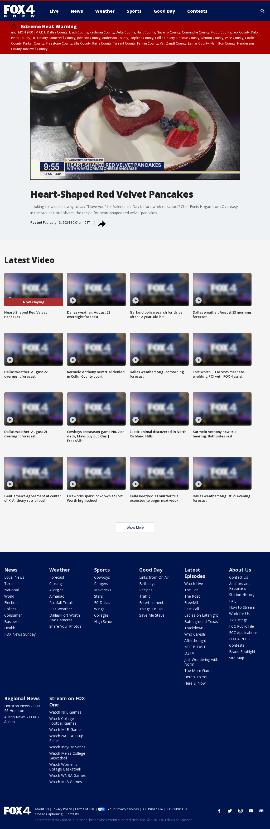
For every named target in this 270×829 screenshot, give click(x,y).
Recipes (145, 589)
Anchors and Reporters (239, 586)
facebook (219, 811)
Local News (14, 577)
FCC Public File (241, 626)
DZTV (189, 653)
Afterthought (195, 640)
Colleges (101, 615)
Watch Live (193, 583)
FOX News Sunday (20, 634)
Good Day (150, 570)
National (11, 589)
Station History (241, 594)
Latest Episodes (194, 573)
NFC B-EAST (195, 646)
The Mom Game (198, 670)
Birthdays (147, 583)
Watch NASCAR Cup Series (66, 738)
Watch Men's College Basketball (67, 755)
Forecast (56, 577)
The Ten (191, 589)
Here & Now (195, 683)
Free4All (191, 602)
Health (9, 627)
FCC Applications (243, 632)
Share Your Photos (65, 626)
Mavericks (102, 589)
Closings (56, 583)
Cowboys (102, 577)
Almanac (56, 596)
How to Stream (242, 607)
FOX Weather (60, 608)
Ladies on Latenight (201, 615)
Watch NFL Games (65, 712)
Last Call (191, 608)
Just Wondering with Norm (201, 662)
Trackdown (193, 627)
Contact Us (238, 577)
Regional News (22, 698)
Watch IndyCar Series (67, 746)
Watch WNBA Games (67, 775)
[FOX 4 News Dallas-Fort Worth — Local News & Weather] (21, 11)
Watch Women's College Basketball (65, 767)
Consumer (13, 615)
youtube (251, 811)
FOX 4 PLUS (239, 638)
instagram (240, 811)
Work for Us (239, 613)
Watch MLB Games (66, 729)
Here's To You (196, 676)
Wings (99, 608)
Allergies (56, 589)
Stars (98, 596)
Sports (102, 570)
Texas (9, 583)
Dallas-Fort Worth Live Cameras (64, 617)
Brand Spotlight (242, 651)
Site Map (236, 657)
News (10, 570)
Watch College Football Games (62, 721)
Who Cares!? (194, 634)
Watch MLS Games (65, 781)
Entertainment (151, 602)
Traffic (144, 596)
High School (104, 621)
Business (12, 621)
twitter (230, 811)
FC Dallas (102, 602)
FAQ (233, 600)
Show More (135, 527)
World (9, 596)
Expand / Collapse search (262, 11)
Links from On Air (154, 577)
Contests (236, 645)
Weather (59, 570)
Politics (10, 608)
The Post (192, 596)
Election (11, 602)
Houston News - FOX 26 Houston (22, 708)
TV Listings (238, 619)
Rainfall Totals (61, 602)
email (261, 811)
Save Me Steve (152, 615)
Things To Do (151, 608)
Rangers (101, 583)
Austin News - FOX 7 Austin (21, 719)
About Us (240, 570)
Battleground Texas (201, 621)
